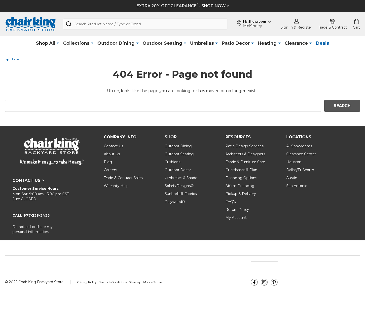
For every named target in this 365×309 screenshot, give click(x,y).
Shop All (45, 43)
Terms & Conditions (113, 282)
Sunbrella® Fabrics (181, 194)
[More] (58, 43)
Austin (291, 178)
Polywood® (175, 201)
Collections (76, 43)
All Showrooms (299, 146)
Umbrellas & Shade (181, 178)
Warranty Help (116, 186)
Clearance (296, 43)
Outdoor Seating (162, 43)
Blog (108, 162)
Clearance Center (301, 154)
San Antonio (296, 186)
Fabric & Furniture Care (245, 162)
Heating (267, 43)
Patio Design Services (244, 146)
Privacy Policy (87, 282)
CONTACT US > (28, 180)
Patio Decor (236, 43)
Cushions (172, 162)
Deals (322, 43)
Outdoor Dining (116, 43)
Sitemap (135, 282)
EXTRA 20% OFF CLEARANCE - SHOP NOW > (182, 5)
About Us (112, 154)
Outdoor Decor (178, 170)
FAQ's (230, 201)
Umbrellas (202, 43)
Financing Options (241, 178)
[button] (254, 282)
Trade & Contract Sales (123, 178)
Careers (110, 170)
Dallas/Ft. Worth (300, 170)
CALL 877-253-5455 (31, 215)
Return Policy (237, 209)
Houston (293, 162)
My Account (236, 217)
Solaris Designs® (179, 186)
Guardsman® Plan (241, 170)
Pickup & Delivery (240, 194)
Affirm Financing (239, 186)
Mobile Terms (152, 282)
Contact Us (113, 146)
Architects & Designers (245, 154)
